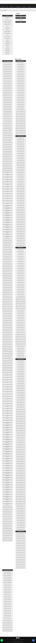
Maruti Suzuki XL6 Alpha (21, 261)
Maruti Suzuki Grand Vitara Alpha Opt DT (7, 323)
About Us (2, 8)
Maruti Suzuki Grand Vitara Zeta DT (7, 238)
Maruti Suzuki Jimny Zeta (21, 62)
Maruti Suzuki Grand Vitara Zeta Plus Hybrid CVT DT (7, 172)
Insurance (29, 6)
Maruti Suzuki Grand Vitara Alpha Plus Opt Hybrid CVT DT (7, 473)
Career (7, 34)
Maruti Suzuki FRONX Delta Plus (20, 397)
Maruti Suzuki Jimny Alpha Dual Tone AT (21, 123)
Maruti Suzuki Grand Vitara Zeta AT (7, 123)
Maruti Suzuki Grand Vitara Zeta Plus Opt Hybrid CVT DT (7, 439)
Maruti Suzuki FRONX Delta (20, 362)
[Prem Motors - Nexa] (18, 2)
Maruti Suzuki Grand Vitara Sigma (7, 62)
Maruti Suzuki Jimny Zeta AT (20, 76)
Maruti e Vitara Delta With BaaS (7, 573)
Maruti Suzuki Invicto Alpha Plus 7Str (20, 557)
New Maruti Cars (7, 17)
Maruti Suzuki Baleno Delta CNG (20, 224)
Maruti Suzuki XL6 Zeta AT (21, 273)
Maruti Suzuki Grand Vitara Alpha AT (7, 147)
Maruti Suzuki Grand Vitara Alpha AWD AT (7, 360)
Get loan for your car (7, 24)
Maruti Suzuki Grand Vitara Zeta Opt (7, 252)
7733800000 (3, 4)
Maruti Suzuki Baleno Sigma (20, 139)
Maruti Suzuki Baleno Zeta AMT (20, 186)
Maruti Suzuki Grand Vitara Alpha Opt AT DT (7, 351)
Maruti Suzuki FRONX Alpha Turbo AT (20, 470)
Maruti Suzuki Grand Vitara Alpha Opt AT (7, 337)
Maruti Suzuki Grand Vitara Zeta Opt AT (7, 287)
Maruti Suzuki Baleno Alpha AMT (21, 210)
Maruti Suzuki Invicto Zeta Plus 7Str (20, 533)
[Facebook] (17, 638)
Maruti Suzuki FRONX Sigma (20, 374)
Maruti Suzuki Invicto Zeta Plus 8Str (20, 545)
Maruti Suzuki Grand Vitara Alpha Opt (7, 311)
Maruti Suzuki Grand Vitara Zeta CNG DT (7, 530)
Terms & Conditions (16, 639)
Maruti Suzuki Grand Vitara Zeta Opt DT (7, 266)
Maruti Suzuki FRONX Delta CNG (20, 518)
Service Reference (7, 50)
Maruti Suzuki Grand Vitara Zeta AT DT (7, 275)
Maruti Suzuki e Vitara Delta (7, 608)
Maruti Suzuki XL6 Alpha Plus (20, 287)
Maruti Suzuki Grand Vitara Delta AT (7, 88)
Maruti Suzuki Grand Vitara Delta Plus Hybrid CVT (7, 489)
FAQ (7, 26)
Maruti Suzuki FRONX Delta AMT (20, 385)
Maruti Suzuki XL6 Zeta (20, 249)
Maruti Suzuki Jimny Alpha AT (20, 99)
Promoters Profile (18, 6)
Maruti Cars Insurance (7, 22)
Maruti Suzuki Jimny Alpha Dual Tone (20, 111)
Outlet (7, 6)
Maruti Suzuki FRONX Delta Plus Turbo (20, 421)
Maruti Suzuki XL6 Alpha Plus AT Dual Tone (20, 334)
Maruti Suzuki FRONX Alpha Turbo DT (20, 482)
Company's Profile (7, 43)
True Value (24, 6)
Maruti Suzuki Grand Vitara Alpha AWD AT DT (7, 372)
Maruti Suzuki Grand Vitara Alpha (7, 111)
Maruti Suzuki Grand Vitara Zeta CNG (7, 521)
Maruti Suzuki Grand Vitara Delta (7, 76)
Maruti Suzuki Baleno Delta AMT (20, 162)
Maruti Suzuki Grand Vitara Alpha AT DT (7, 161)
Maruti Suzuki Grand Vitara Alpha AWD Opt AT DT (7, 406)
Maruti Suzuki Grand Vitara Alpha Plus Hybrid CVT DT (7, 205)
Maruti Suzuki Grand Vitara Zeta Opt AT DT (7, 299)
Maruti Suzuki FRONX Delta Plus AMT (20, 409)
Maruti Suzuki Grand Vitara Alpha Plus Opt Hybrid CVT (7, 456)
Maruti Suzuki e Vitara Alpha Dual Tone (7, 620)
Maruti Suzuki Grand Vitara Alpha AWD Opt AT (7, 389)
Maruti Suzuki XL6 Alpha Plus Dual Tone (20, 299)
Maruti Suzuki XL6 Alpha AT (20, 313)
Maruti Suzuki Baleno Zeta (21, 174)
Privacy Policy (7, 48)
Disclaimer (24, 639)
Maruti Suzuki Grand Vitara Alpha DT (7, 135)
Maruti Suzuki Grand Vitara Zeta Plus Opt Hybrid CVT (7, 423)
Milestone (7, 45)
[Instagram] (18, 638)
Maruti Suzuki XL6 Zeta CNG (20, 346)
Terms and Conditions (7, 31)
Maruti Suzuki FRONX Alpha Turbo (21, 461)
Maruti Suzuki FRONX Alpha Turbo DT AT (21, 494)
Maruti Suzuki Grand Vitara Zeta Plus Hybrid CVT (7, 189)
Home (1, 10)
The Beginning (7, 41)
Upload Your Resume (7, 36)
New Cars (2, 6)
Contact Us (7, 29)
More (7, 8)
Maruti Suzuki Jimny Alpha (20, 88)
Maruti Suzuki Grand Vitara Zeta (7, 99)
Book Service (11, 6)
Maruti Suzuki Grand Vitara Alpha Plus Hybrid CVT (7, 222)
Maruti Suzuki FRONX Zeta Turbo (21, 433)
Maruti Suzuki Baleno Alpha (20, 198)
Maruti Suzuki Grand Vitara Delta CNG (7, 507)
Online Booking (7, 52)
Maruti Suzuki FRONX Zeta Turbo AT (20, 447)
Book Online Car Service (7, 33)
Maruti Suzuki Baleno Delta (20, 151)
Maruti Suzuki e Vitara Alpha (7, 596)
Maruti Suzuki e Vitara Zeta (7, 585)
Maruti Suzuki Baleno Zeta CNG (20, 236)
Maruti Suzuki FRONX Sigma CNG (21, 506)
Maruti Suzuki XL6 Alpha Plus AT (21, 322)
